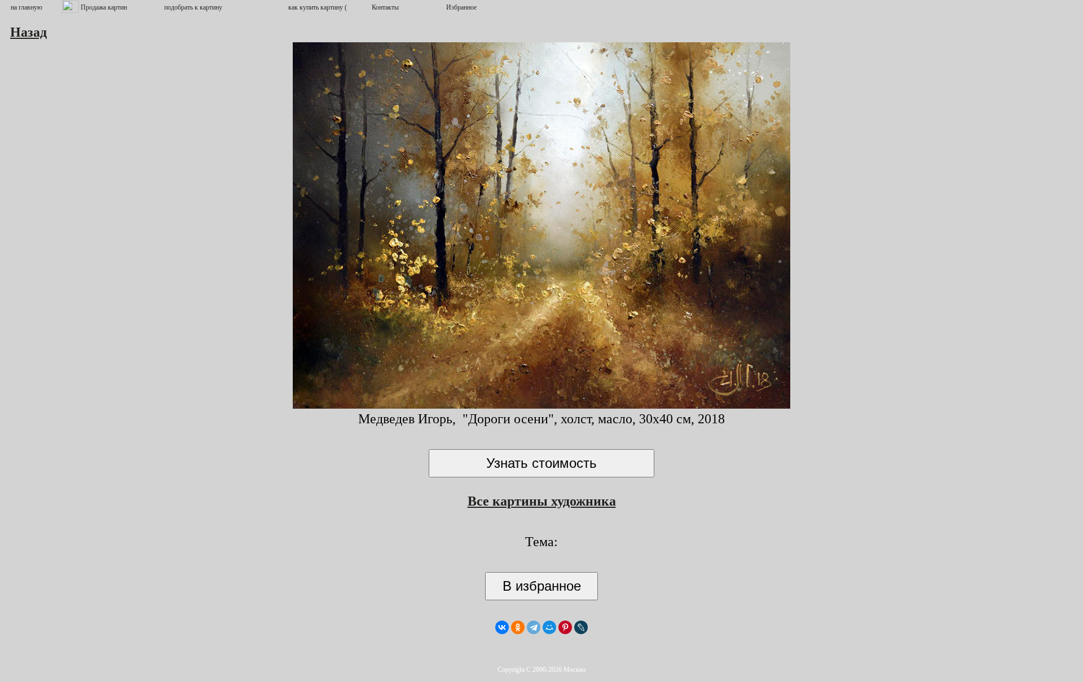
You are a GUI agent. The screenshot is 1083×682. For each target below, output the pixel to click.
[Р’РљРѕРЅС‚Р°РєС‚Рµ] (502, 627)
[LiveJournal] (581, 627)
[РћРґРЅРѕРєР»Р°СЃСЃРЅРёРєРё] (518, 627)
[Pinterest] (565, 627)
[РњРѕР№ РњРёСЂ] (549, 627)
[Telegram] (533, 627)
